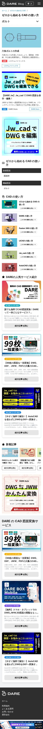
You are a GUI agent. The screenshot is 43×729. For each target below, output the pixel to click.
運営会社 (6, 714)
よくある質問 (7, 708)
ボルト (7, 188)
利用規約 (6, 706)
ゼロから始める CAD (18, 10)
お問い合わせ (7, 711)
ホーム (4, 10)
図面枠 (7, 176)
